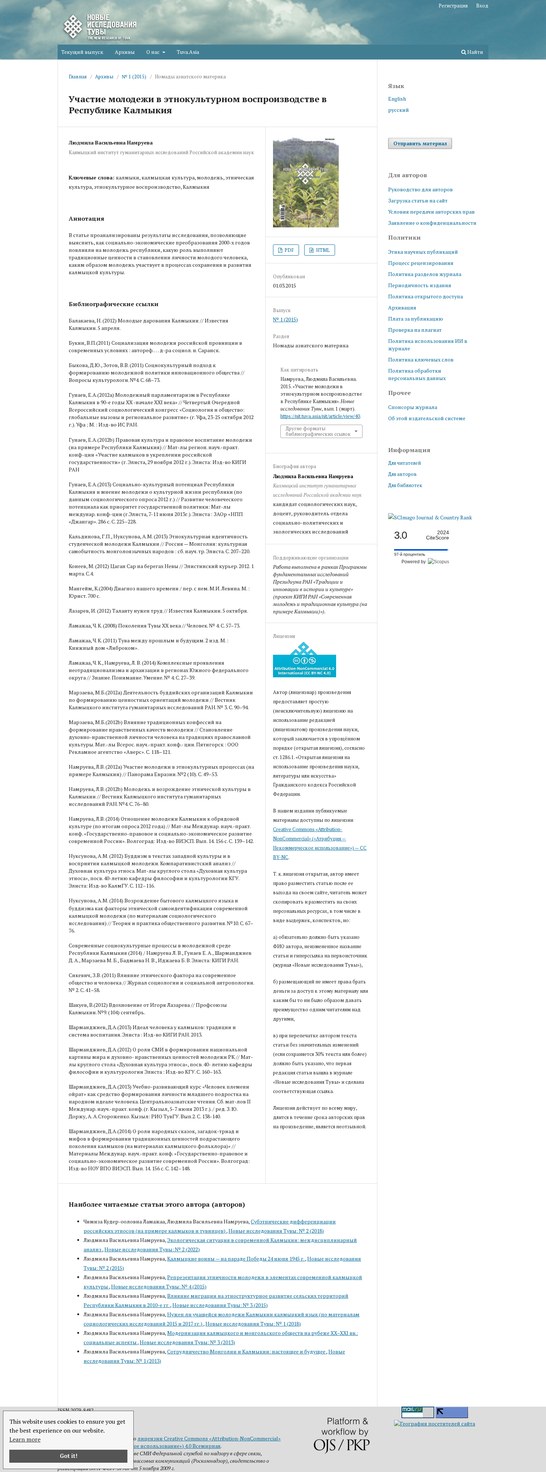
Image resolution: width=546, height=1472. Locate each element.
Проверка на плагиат (415, 329)
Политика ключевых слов (421, 359)
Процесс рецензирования (421, 262)
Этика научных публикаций (423, 251)
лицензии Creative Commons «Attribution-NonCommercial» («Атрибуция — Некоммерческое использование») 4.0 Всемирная (169, 1442)
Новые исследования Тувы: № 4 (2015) (159, 1286)
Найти (474, 51)
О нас (153, 51)
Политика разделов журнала (424, 274)
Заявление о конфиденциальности (432, 222)
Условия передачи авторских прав (431, 211)
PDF (288, 250)
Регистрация (453, 5)
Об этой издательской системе (426, 418)
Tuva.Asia (188, 51)
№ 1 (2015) (134, 76)
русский (398, 109)
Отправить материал (420, 143)
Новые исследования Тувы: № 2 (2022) (152, 1249)
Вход (482, 5)
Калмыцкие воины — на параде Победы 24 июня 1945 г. (236, 1258)
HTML (322, 250)
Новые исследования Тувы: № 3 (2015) (220, 1305)
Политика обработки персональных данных (417, 374)
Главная (78, 76)
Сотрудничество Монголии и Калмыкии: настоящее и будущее (246, 1351)
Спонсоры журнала (412, 407)
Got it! (68, 1455)
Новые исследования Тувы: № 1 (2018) (253, 1323)
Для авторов (402, 474)
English (397, 98)
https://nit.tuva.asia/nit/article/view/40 (320, 416)
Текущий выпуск (82, 51)
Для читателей (404, 463)
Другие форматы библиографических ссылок (318, 431)
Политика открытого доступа (425, 296)
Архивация (402, 307)
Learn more (24, 1439)
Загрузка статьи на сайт (418, 200)
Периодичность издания (419, 285)
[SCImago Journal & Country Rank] (430, 517)
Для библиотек (405, 485)
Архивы (125, 51)
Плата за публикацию (415, 318)
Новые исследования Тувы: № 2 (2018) (276, 1230)
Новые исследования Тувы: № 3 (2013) (187, 1342)
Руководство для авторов (420, 189)
